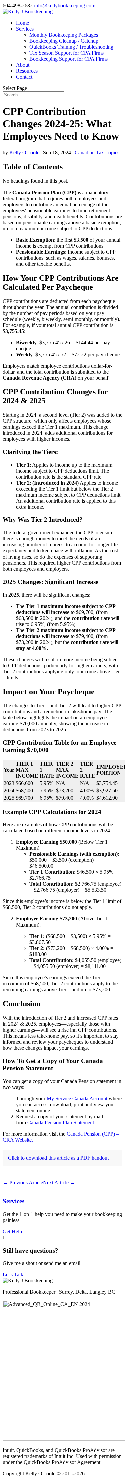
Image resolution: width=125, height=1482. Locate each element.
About (22, 65)
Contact (24, 77)
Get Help (12, 1231)
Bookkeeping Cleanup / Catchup (63, 41)
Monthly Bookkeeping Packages (63, 35)
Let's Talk (13, 1274)
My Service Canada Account (77, 1098)
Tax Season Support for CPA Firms (66, 53)
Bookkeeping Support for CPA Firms (68, 59)
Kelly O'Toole (24, 152)
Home (22, 23)
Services (25, 29)
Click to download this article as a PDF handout (58, 1158)
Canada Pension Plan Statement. (61, 1122)
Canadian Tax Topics (97, 152)
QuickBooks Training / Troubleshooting (71, 47)
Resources (27, 71)
